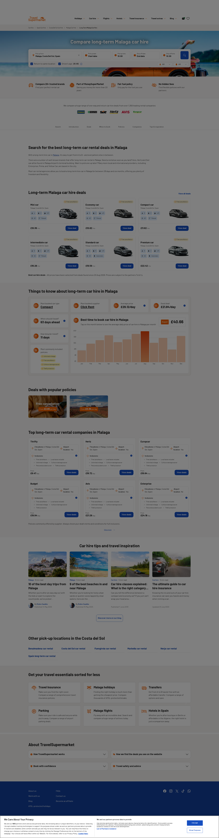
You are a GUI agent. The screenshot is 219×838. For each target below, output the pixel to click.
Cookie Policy (83, 834)
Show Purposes (194, 830)
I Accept (195, 823)
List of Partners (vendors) (106, 829)
